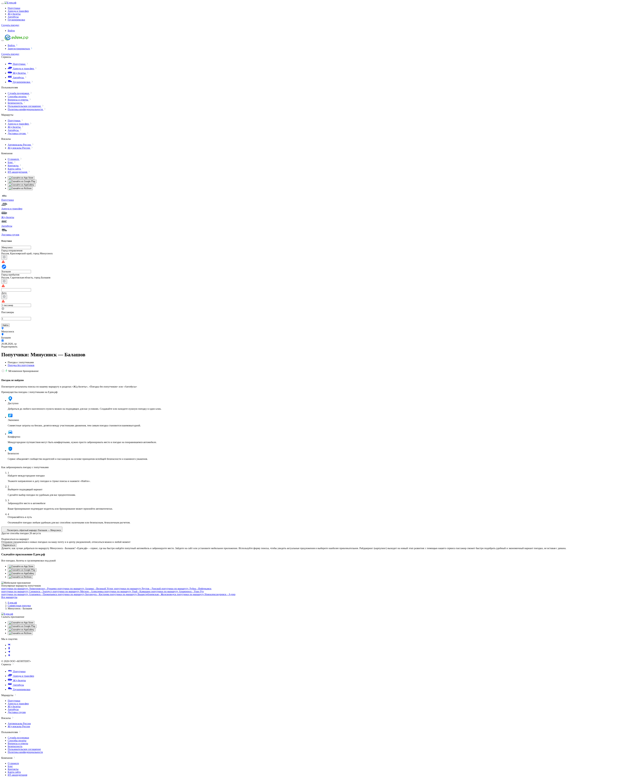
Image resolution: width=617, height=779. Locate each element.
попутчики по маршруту (29, 588)
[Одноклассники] (9, 648)
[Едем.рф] (10, 2)
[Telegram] (9, 652)
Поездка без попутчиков (21, 365)
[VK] (9, 645)
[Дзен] (9, 655)
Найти (5, 325)
